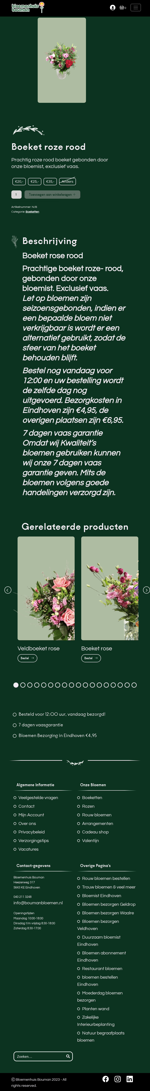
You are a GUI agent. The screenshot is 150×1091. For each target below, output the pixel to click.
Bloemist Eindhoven (101, 895)
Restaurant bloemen (102, 968)
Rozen (88, 806)
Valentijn (90, 840)
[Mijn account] (112, 7)
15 (113, 685)
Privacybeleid (31, 832)
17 (127, 685)
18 (134, 685)
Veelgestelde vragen (38, 797)
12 (92, 685)
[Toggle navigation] (136, 7)
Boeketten (32, 211)
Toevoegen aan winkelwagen (51, 194)
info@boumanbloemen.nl (38, 903)
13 (99, 685)
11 (85, 685)
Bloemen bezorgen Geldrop (109, 904)
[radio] (19, 181)
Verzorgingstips (33, 840)
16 (120, 685)
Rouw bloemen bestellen (106, 878)
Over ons (27, 823)
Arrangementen (97, 823)
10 (78, 685)
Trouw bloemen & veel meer (109, 887)
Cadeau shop (95, 832)
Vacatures (28, 849)
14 (106, 685)
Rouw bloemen (97, 815)
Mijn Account (31, 815)
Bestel (25, 658)
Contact (26, 806)
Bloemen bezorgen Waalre (108, 913)
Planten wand (95, 1009)
